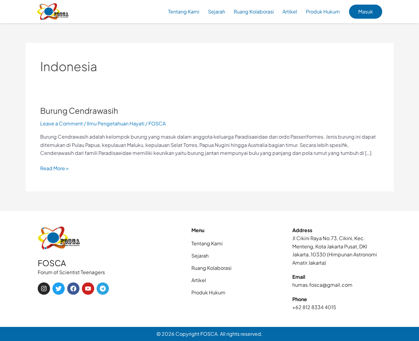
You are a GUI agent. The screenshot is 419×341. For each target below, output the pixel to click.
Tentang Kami (183, 11)
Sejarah (216, 11)
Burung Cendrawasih (79, 110)
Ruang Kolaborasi (254, 11)
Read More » (54, 167)
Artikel (290, 11)
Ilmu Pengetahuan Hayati (115, 123)
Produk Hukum (323, 11)
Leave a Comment (61, 123)
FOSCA (52, 263)
